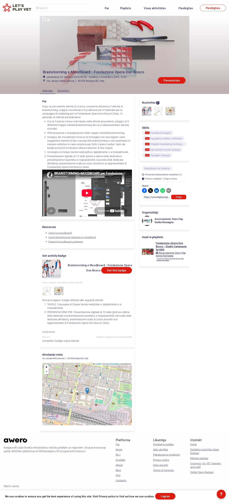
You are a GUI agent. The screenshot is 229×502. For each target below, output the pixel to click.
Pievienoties (172, 80)
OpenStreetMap (112, 364)
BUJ (118, 454)
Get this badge (116, 270)
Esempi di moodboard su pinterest (65, 241)
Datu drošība (160, 449)
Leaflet (98, 364)
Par (107, 8)
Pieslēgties (186, 8)
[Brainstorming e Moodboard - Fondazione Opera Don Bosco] (146, 112)
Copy (179, 197)
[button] (87, 391)
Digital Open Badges (202, 472)
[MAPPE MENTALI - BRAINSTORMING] (47, 291)
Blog (118, 470)
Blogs (119, 449)
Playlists (125, 8)
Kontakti (120, 459)
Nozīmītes (63, 90)
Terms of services (163, 470)
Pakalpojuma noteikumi (166, 454)
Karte (193, 444)
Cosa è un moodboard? (60, 233)
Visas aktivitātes (155, 8)
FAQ (118, 475)
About (119, 465)
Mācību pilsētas (199, 458)
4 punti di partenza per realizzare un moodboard (72, 237)
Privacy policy (161, 459)
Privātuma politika (163, 444)
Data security (160, 465)
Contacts (121, 480)
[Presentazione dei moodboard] (58, 291)
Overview (47, 90)
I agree (165, 496)
